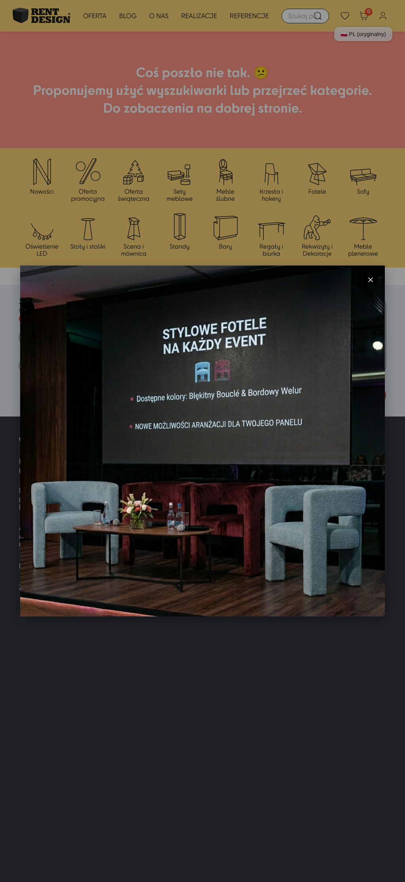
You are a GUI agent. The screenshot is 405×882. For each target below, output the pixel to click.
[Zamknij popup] (371, 280)
